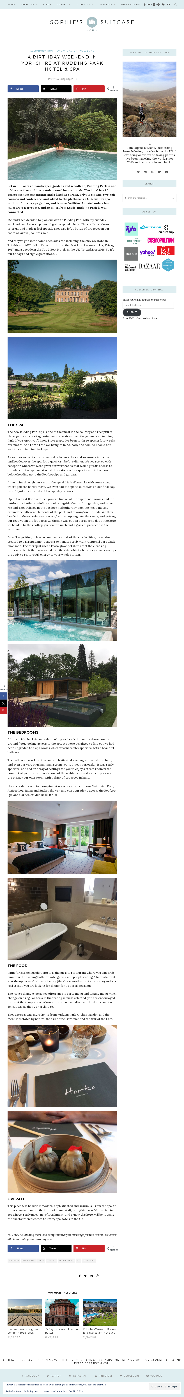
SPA (69, 51)
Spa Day (52, 1261)
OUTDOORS (83, 4)
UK (76, 51)
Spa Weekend (66, 1261)
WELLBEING (87, 51)
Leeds (41, 1261)
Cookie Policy (76, 1391)
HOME (11, 4)
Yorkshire (89, 1261)
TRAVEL (62, 4)
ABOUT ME (27, 4)
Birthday (14, 1261)
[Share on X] (3, 703)
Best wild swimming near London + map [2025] (23, 1331)
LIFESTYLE (105, 4)
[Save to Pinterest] (3, 710)
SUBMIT (132, 312)
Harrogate (28, 1261)
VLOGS (47, 4)
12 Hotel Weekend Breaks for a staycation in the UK (99, 1331)
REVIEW (60, 51)
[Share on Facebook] (3, 696)
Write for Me (130, 4)
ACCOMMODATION (41, 51)
